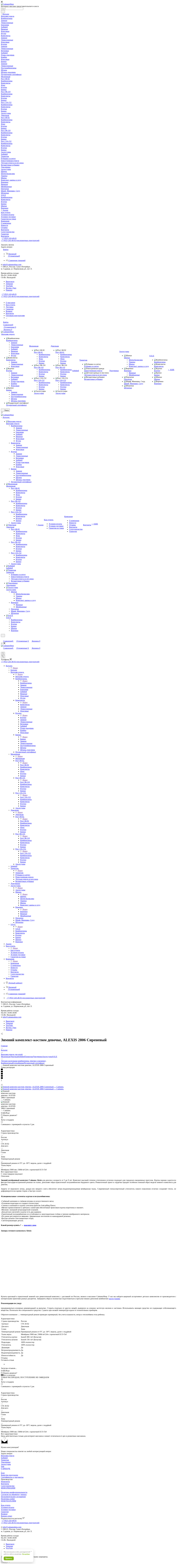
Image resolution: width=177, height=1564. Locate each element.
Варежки (24, 912)
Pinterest (9, 290)
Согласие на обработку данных (14, 1494)
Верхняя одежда (22, 677)
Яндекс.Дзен (11, 288)
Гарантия (5, 1512)
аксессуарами (114, 1299)
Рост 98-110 (25, 782)
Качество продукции (9, 1475)
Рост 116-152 (25, 797)
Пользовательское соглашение (13, 1497)
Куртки (23, 717)
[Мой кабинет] (2, 639)
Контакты (5, 1484)
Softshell (21, 1057)
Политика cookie (8, 1499)
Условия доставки (8, 1510)
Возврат (4, 1514)
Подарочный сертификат (34, 1063)
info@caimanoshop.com (12, 265)
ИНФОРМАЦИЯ (8, 1488)
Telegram (9, 284)
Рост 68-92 (24, 765)
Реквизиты (5, 1482)
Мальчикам (20, 758)
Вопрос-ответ (6, 1516)
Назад (15, 668)
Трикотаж (19, 873)
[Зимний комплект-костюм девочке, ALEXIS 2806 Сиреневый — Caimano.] (32, 1087)
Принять (8, 1558)
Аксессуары (20, 890)
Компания (15, 963)
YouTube (9, 286)
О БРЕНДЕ (5, 1469)
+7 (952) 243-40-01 (9, 238)
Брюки (23, 739)
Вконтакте (10, 282)
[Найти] (3, 11)
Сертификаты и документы (12, 1477)
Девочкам (19, 815)
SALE (17, 929)
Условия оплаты (7, 1507)
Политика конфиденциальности (14, 1492)
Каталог (14, 670)
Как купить (15, 950)
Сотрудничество (7, 1486)
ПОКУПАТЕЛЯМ (8, 1501)
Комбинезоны (26, 683)
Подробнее (26, 1554)
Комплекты (25, 705)
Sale (2, 1466)
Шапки (23, 896)
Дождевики (37, 1057)
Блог (3, 1473)
